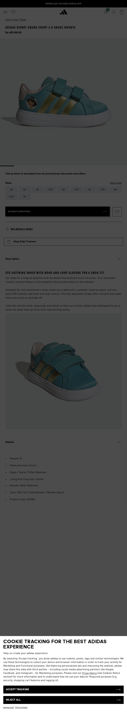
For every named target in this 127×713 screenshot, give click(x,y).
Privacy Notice (89, 673)
